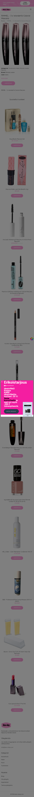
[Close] (2, 381)
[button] (11, 411)
